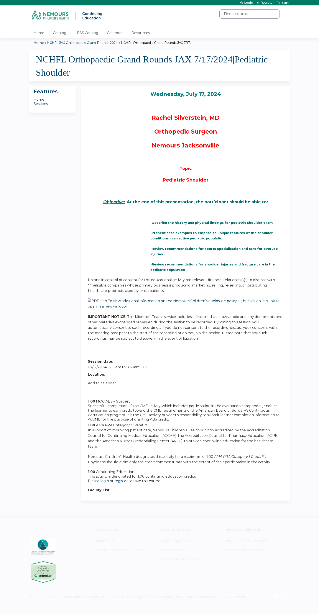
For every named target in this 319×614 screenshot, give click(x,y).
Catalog (59, 33)
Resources (141, 33)
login (104, 481)
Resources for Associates (245, 550)
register (121, 481)
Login (248, 2)
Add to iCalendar (111, 390)
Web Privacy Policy (176, 541)
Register (267, 2)
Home (39, 33)
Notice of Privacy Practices (181, 559)
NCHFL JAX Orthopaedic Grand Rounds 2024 (82, 43)
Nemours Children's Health (246, 541)
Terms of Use (171, 550)
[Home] (67, 15)
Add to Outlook (122, 390)
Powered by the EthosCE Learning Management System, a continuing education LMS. (274, 607)
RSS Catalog (87, 33)
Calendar (115, 33)
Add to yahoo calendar (102, 390)
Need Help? (104, 541)
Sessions (41, 104)
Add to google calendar (92, 390)
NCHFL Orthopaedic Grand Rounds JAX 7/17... (156, 43)
